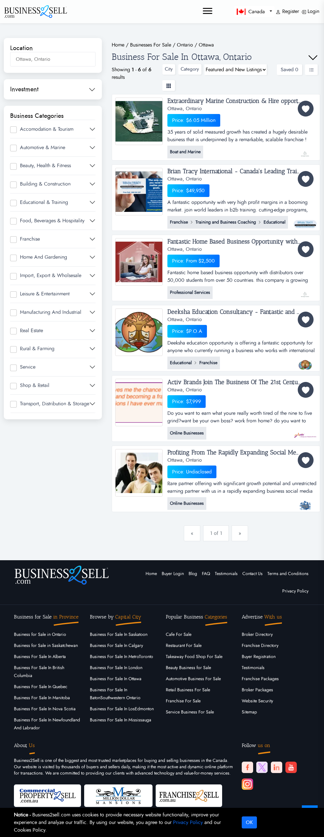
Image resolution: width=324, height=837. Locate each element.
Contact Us (252, 574)
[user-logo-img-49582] (305, 291)
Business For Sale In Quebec (40, 687)
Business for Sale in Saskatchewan (46, 646)
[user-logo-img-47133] (305, 502)
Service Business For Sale (190, 712)
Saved (289, 69)
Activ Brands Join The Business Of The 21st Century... (237, 382)
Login (312, 11)
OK (249, 822)
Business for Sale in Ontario (40, 634)
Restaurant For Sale (184, 646)
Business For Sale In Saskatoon (118, 634)
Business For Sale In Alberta (40, 657)
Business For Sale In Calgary (116, 646)
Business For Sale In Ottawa (115, 679)
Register (290, 11)
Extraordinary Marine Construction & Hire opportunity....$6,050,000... (241, 101)
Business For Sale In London (116, 668)
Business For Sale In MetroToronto (121, 657)
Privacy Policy (295, 591)
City (169, 69)
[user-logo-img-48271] (305, 432)
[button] (254, 11)
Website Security (257, 701)
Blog (193, 574)
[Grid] (168, 85)
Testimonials (226, 574)
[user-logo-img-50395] (305, 221)
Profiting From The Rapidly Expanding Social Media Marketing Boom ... (241, 452)
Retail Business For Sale (188, 690)
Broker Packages (257, 690)
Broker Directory (257, 634)
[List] (311, 69)
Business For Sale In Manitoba (42, 698)
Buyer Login (173, 574)
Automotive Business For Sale (193, 679)
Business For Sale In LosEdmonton (122, 709)
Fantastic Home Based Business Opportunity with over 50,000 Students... (241, 241)
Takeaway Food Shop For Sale (194, 657)
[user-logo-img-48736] (305, 361)
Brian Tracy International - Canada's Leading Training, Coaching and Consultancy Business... (241, 171)
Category (190, 69)
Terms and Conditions (287, 574)
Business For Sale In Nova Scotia (45, 709)
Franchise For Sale (183, 701)
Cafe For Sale (178, 634)
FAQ (206, 574)
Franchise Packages (260, 679)
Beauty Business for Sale (188, 668)
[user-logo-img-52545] (305, 150)
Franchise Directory (260, 646)
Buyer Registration (259, 657)
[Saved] (306, 109)
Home (151, 574)
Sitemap (249, 712)
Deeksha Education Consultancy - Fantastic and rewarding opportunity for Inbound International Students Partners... (241, 311)
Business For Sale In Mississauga (120, 720)
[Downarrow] (313, 57)
